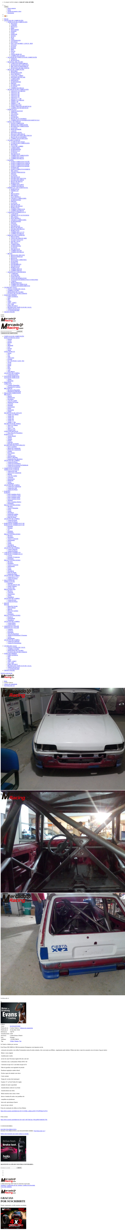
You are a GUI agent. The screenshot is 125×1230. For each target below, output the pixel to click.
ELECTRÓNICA (16, 74)
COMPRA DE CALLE (17, 157)
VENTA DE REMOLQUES (19, 278)
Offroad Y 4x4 (11, 430)
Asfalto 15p (10, 417)
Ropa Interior (11, 453)
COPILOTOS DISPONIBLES (19, 63)
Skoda (9, 350)
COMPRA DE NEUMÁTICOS (19, 108)
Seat (8, 354)
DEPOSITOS (14, 80)
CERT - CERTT (11, 302)
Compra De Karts (12, 520)
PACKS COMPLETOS (17, 123)
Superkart (10, 500)
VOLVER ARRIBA (6, 1187)
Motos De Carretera (12, 611)
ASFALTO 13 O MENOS (18, 91)
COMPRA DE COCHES (18, 55)
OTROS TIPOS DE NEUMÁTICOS (21, 106)
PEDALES (14, 115)
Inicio (5, 681)
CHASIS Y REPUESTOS (18, 172)
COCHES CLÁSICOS (13, 140)
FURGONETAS (15, 276)
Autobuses (10, 630)
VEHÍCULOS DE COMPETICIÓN (17, 22)
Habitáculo (10, 480)
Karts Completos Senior (13, 499)
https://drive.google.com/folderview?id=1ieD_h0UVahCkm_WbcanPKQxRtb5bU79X (24, 1119)
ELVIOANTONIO (15, 1026)
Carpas (9, 637)
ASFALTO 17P (15, 97)
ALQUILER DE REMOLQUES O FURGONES (24, 279)
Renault (9, 342)
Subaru (9, 353)
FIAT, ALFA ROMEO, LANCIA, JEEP (22, 43)
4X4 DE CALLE (15, 241)
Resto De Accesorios (13, 443)
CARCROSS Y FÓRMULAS (12, 552)
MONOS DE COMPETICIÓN (19, 125)
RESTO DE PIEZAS (17, 181)
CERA (9, 301)
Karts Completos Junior (13, 497)
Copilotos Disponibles (13, 385)
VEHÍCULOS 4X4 (9, 581)
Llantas (9, 411)
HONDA (13, 48)
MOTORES (14, 71)
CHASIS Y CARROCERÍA (18, 198)
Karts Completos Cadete (14, 495)
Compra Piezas (11, 624)
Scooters (9, 612)
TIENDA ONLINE (9, 312)
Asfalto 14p (10, 416)
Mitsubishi (10, 345)
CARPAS (13, 281)
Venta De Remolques (13, 634)
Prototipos (10, 531)
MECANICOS (8, 388)
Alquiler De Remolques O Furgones (17, 635)
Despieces (10, 617)
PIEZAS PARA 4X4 (9, 589)
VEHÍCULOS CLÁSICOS (11, 468)
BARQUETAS (15, 189)
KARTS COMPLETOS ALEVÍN (20, 161)
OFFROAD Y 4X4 (16, 105)
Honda (9, 365)
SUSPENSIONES (16, 82)
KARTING (10, 160)
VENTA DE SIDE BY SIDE (19, 238)
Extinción (10, 442)
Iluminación (10, 410)
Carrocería (10, 403)
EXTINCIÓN (14, 117)
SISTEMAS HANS (16, 132)
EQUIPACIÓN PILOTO (18, 229)
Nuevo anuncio (11, 8)
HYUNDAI (14, 42)
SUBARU (14, 31)
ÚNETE (19, 1167)
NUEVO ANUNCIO (6, 673)
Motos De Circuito (12, 606)
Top (20, 1041)
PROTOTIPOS (15, 194)
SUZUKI (13, 46)
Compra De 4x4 (11, 600)
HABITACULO (8, 434)
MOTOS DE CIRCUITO (18, 255)
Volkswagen (10, 357)
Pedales (9, 440)
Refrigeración (11, 397)
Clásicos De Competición (14, 472)
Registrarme (10, 13)
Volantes (9, 439)
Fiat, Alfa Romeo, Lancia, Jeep (15, 361)
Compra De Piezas (12, 462)
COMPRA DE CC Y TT (17, 232)
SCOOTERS (14, 261)
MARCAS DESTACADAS (11, 338)
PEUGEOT (14, 23)
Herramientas (11, 638)
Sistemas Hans (11, 456)
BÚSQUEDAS (15, 60)
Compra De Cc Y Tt (12, 577)
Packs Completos (12, 446)
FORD (13, 32)
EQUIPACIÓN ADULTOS (18, 178)
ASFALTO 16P (15, 95)
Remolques (10, 503)
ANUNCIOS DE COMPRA (12, 373)
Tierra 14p (10, 426)
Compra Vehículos (12, 549)
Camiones (10, 629)
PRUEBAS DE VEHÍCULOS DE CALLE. (19, 307)
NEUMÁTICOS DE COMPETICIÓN (18, 89)
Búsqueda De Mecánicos (14, 391)
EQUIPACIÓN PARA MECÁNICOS (21, 135)
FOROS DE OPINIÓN (10, 295)
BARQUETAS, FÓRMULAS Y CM (14, 523)
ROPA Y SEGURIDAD (14, 121)
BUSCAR (19, 331)
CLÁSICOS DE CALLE (18, 141)
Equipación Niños (12, 515)
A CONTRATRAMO (13, 310)
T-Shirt (12, 1041)
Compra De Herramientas (14, 643)
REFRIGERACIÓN (16, 72)
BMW (12, 28)
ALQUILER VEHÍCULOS (11, 376)
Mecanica (10, 506)
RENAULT (14, 26)
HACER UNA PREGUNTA (8, 1129)
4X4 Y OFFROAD (9, 580)
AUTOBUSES (15, 275)
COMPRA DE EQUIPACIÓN (19, 138)
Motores (9, 396)
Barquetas (10, 526)
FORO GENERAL (12, 296)
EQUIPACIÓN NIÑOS (17, 180)
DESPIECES (14, 263)
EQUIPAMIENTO (16, 264)
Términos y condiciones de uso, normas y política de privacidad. (18, 1185)
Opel (8, 356)
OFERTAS (14, 59)
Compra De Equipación (13, 466)
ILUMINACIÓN (15, 85)
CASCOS (13, 131)
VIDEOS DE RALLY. (13, 309)
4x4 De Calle (11, 588)
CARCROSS (14, 213)
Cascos (9, 454)
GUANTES (14, 128)
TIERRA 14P (14, 101)
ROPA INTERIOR (16, 129)
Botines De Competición (14, 449)
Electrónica (10, 399)
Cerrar (6, 6)
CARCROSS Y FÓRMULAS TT (16, 212)
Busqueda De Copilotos (13, 387)
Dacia (9, 368)
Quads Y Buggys (12, 586)
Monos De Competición (13, 448)
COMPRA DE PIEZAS (17, 88)
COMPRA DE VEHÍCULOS (19, 284)
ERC (8, 299)
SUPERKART (15, 167)
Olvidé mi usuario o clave (14, 11)
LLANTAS (14, 86)
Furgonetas (10, 632)
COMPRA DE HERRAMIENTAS (20, 286)
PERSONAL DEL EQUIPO (15, 62)
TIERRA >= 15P (15, 103)
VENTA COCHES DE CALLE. (16, 289)
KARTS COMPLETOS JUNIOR (20, 164)
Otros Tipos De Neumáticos (14, 433)
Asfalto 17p (10, 420)
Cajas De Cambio (12, 400)
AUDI (12, 52)
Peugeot (9, 339)
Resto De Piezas (11, 517)
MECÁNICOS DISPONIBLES (19, 66)
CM (12, 192)
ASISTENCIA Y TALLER (11, 626)
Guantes (9, 451)
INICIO (6, 19)
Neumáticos (10, 483)
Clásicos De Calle (12, 471)
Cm (8, 529)
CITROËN (14, 25)
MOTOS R (14, 258)
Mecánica (10, 535)
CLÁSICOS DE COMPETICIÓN (20, 143)
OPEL (12, 39)
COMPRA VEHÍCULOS (18, 209)
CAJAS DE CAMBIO (17, 75)
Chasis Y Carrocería (12, 538)
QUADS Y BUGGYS (17, 240)
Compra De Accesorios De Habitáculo (17, 465)
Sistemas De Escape (12, 402)
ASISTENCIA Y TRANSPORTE (16, 272)
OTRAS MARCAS (16, 54)
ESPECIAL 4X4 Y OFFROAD (16, 235)
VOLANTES (14, 114)
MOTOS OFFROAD (17, 256)
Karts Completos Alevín (13, 494)
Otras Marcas (11, 371)
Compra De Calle (12, 488)
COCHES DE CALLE (10, 287)
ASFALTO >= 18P (16, 98)
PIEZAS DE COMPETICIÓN (15, 69)
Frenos (9, 408)
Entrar (9, 10)
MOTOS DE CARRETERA (19, 259)
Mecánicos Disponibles (13, 390)
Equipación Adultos (12, 514)
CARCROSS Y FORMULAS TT (13, 554)
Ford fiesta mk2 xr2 (9, 685)
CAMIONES (14, 273)
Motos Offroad (11, 607)
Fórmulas (9, 528)
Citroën (9, 341)
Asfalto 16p (10, 419)
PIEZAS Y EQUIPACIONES (12, 505)
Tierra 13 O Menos (12, 425)
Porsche (9, 348)
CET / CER (10, 304)
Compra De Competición (14, 486)
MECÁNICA (14, 195)
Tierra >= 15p (11, 428)
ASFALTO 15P (15, 94)
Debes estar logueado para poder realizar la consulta (14, 1133)
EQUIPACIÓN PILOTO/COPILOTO (14, 445)
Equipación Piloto (12, 574)
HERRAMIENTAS (16, 282)
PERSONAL (7, 382)
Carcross (9, 555)
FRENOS (13, 83)
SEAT (12, 37)
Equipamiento (11, 618)
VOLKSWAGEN (16, 40)
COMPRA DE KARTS (17, 184)
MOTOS (9, 253)
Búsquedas (10, 380)
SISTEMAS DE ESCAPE (18, 77)
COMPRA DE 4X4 (16, 250)
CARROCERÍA (15, 78)
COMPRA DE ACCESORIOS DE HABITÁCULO (25, 120)
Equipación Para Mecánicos (14, 459)
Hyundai (9, 359)
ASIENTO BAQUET (17, 111)
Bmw (8, 344)
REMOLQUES (15, 183)
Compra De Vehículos (13, 641)
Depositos (10, 405)
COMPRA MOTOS (16, 269)
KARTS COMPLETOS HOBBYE (20, 169)
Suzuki (9, 364)
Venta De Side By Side (13, 584)
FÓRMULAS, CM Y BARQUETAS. (17, 187)
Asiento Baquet (11, 436)
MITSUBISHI (15, 29)
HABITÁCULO (12, 109)
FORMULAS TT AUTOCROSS (20, 215)
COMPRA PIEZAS (16, 270)
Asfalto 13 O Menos (12, 414)
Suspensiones (11, 407)
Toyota (9, 362)
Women (16, 1041)
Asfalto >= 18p (11, 422)
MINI (12, 49)
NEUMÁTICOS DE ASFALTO (13, 413)
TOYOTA (14, 45)
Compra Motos (11, 623)
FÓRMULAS (14, 190)
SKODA (13, 36)
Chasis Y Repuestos (12, 508)
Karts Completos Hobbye (14, 502)
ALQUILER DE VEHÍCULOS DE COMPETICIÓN (22, 57)
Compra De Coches (12, 374)
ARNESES (14, 112)
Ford (8, 347)
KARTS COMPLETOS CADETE (20, 163)
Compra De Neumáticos (13, 463)
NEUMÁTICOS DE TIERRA (12, 423)
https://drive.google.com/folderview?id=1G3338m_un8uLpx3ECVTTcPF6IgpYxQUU (24, 1111)
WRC (9, 298)
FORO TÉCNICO (12, 305)
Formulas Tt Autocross (13, 557)
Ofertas (9, 379)
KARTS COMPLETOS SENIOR (20, 166)
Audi (8, 370)
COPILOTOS (8, 384)
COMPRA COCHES (13, 290)
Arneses (9, 437)
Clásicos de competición (10, 684)
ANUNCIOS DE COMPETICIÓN (13, 20)
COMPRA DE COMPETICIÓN (20, 155)
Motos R (9, 609)
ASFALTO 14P (15, 92)
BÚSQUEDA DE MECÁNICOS (20, 68)
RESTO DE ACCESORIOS (18, 118)
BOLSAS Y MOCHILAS (18, 134)
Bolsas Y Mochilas (12, 457)
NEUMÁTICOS (15, 154)
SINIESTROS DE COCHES (15, 292)
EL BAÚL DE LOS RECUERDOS (17, 293)
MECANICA (14, 171)
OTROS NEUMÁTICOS (11, 431)
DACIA (13, 51)
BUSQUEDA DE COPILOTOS (20, 65)
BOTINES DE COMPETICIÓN (20, 126)
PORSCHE (14, 34)
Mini (8, 367)
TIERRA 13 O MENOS (17, 100)
